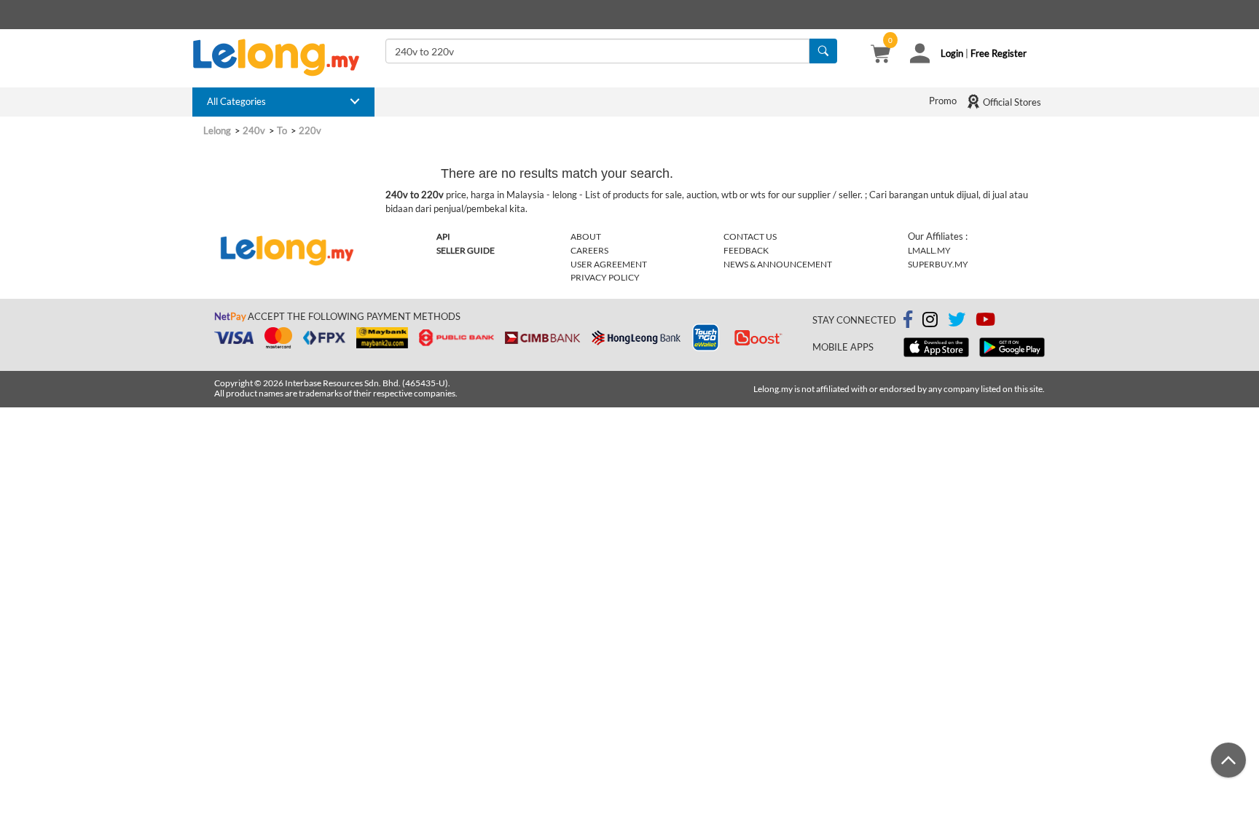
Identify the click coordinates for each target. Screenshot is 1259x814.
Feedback (746, 250)
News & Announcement (777, 264)
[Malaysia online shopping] (283, 57)
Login (952, 53)
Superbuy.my (938, 264)
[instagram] (930, 322)
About (585, 236)
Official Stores (1011, 102)
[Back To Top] (1228, 760)
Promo (943, 100)
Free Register (998, 53)
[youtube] (985, 322)
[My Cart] (880, 55)
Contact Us (750, 236)
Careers (589, 250)
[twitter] (956, 322)
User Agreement (608, 264)
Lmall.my (929, 250)
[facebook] (907, 320)
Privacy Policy (605, 277)
